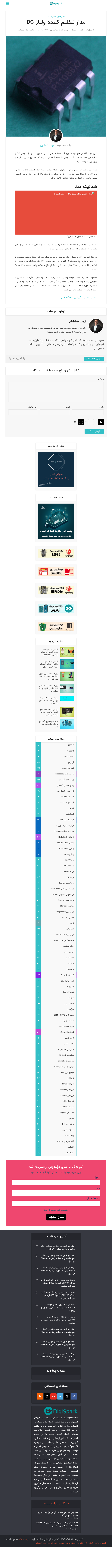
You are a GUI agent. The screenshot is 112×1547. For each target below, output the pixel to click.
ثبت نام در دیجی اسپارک (46, 1543)
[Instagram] (67, 1396)
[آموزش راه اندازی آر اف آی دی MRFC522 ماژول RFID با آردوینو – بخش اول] (66, 698)
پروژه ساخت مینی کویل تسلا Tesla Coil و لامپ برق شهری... (48, 676)
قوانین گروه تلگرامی (85, 1543)
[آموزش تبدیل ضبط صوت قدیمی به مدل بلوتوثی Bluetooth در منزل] (66, 652)
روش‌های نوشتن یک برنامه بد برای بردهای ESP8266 (58, 1248)
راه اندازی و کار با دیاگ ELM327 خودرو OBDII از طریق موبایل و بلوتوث (58, 1283)
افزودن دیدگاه (77, 30)
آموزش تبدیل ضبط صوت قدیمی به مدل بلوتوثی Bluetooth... (49, 652)
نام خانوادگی (93, 1198)
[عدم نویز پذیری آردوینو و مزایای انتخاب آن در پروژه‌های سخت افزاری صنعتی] (66, 724)
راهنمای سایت (100, 1543)
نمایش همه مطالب (94, 358)
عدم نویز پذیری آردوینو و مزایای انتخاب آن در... (48, 724)
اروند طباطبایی (56, 30)
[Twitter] (60, 1396)
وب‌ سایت (32, 407)
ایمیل (66, 407)
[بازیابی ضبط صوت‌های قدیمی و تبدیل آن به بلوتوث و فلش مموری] (66, 712)
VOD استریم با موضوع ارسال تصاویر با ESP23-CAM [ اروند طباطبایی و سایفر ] (57, 1524)
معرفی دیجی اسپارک (67, 1543)
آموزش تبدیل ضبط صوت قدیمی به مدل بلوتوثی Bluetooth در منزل (58, 1258)
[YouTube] (53, 1396)
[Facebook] (74, 1396)
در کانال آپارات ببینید (56, 1503)
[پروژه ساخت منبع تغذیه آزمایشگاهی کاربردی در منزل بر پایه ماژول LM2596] (66, 688)
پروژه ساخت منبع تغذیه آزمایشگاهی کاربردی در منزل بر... (48, 688)
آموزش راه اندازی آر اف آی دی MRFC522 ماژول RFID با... (48, 700)
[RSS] (40, 1396)
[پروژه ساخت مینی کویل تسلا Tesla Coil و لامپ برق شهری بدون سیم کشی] (66, 676)
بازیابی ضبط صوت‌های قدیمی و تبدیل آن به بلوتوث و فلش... (49, 712)
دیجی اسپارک (25, 1539)
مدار (93, 298)
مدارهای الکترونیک (56, 17)
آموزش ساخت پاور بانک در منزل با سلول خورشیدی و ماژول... (49, 664)
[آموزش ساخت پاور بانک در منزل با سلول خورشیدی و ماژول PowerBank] (66, 664)
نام (101, 407)
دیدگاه (101, 379)
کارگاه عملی (65, 298)
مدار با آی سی (81, 298)
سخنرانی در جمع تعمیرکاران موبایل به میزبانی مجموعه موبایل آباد (58, 1514)
